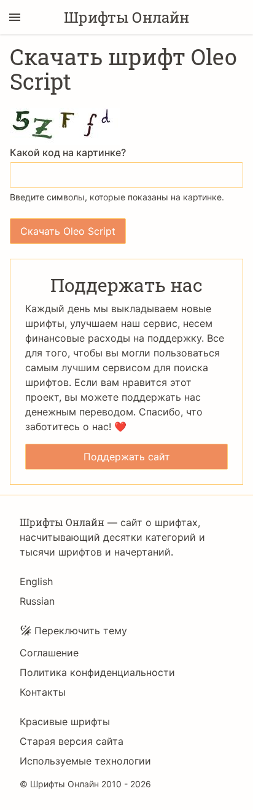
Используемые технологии (85, 761)
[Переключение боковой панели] (14, 17)
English (36, 581)
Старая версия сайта (71, 741)
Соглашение (49, 653)
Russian (37, 601)
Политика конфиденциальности (97, 672)
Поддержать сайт (127, 456)
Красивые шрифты (65, 721)
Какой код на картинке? (68, 152)
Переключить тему (80, 630)
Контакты (43, 692)
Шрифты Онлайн (126, 17)
